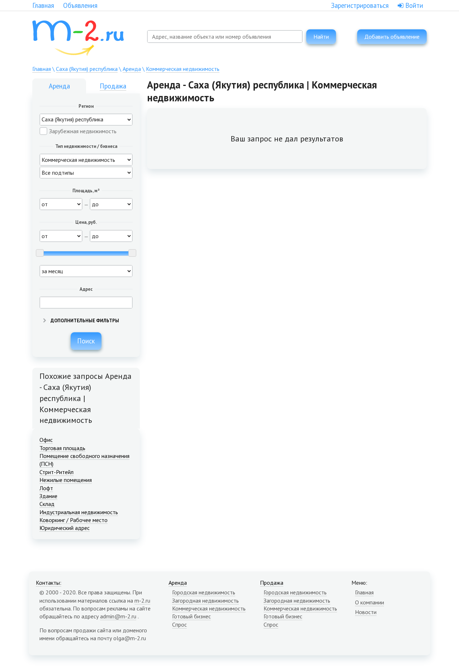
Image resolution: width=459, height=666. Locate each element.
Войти (413, 5)
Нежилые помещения (65, 479)
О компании (369, 602)
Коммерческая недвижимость (182, 68)
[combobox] (225, 36)
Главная (43, 5)
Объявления (80, 5)
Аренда (132, 68)
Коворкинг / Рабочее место (73, 519)
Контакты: (48, 582)
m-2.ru (142, 600)
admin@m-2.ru (118, 616)
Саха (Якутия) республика (87, 68)
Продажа (113, 86)
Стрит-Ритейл (56, 472)
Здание (48, 496)
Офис (46, 439)
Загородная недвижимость (205, 600)
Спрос (179, 624)
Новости (366, 612)
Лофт (46, 488)
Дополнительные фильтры (84, 321)
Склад (47, 503)
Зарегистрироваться (360, 5)
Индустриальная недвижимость (78, 512)
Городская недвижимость (203, 592)
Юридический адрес (64, 527)
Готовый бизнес (191, 616)
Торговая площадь (62, 448)
